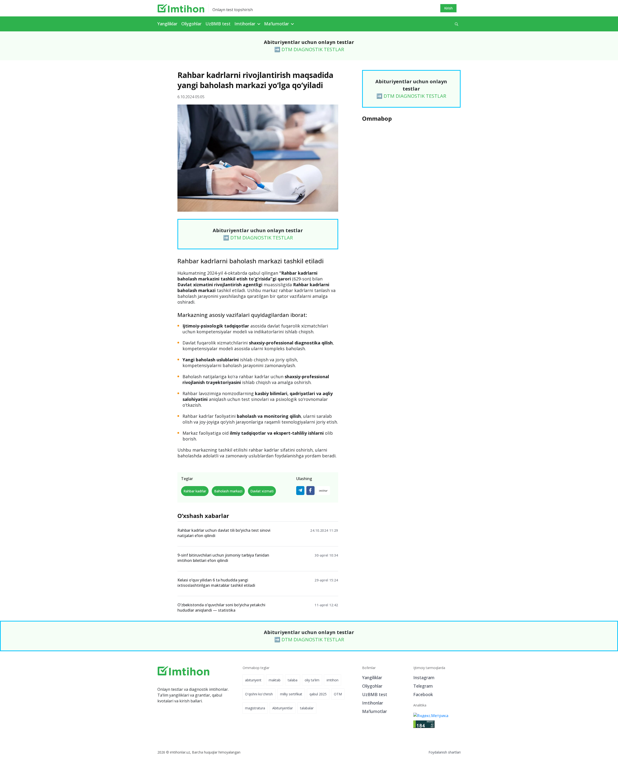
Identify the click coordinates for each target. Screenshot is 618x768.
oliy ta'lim (312, 680)
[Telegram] (300, 490)
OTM (338, 694)
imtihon (332, 680)
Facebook (423, 694)
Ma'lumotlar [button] (277, 24)
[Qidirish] (456, 24)
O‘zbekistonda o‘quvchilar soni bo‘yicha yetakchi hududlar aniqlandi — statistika (221, 607)
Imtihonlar (372, 703)
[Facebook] (310, 490)
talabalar (307, 708)
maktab (275, 680)
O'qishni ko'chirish (259, 694)
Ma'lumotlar (374, 711)
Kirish (448, 8)
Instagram (424, 677)
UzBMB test (218, 24)
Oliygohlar (191, 24)
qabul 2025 (318, 694)
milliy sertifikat (291, 694)
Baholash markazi (228, 491)
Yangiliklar (167, 24)
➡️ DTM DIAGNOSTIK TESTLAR (309, 49)
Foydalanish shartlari (444, 752)
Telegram (423, 686)
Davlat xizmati (262, 491)
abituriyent (253, 680)
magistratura (255, 708)
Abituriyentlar (282, 708)
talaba (292, 680)
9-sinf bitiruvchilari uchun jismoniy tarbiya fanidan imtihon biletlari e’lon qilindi (223, 557)
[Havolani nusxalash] (323, 490)
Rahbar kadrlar (194, 491)
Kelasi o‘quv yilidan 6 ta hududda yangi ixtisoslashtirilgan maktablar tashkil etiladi (216, 582)
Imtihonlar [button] (245, 24)
